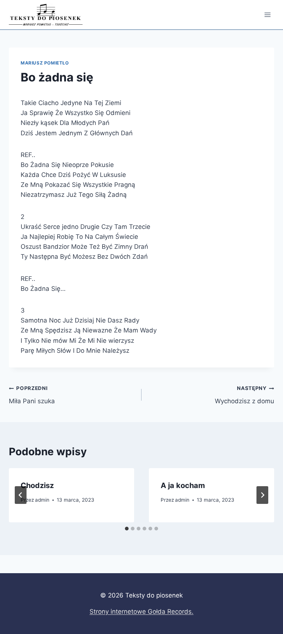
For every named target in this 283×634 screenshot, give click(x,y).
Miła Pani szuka (32, 395)
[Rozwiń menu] (267, 14)
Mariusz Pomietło (45, 63)
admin (42, 500)
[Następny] (262, 495)
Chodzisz (37, 485)
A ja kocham (183, 485)
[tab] (127, 528)
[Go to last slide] (21, 495)
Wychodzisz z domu (244, 395)
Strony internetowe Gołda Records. (141, 611)
